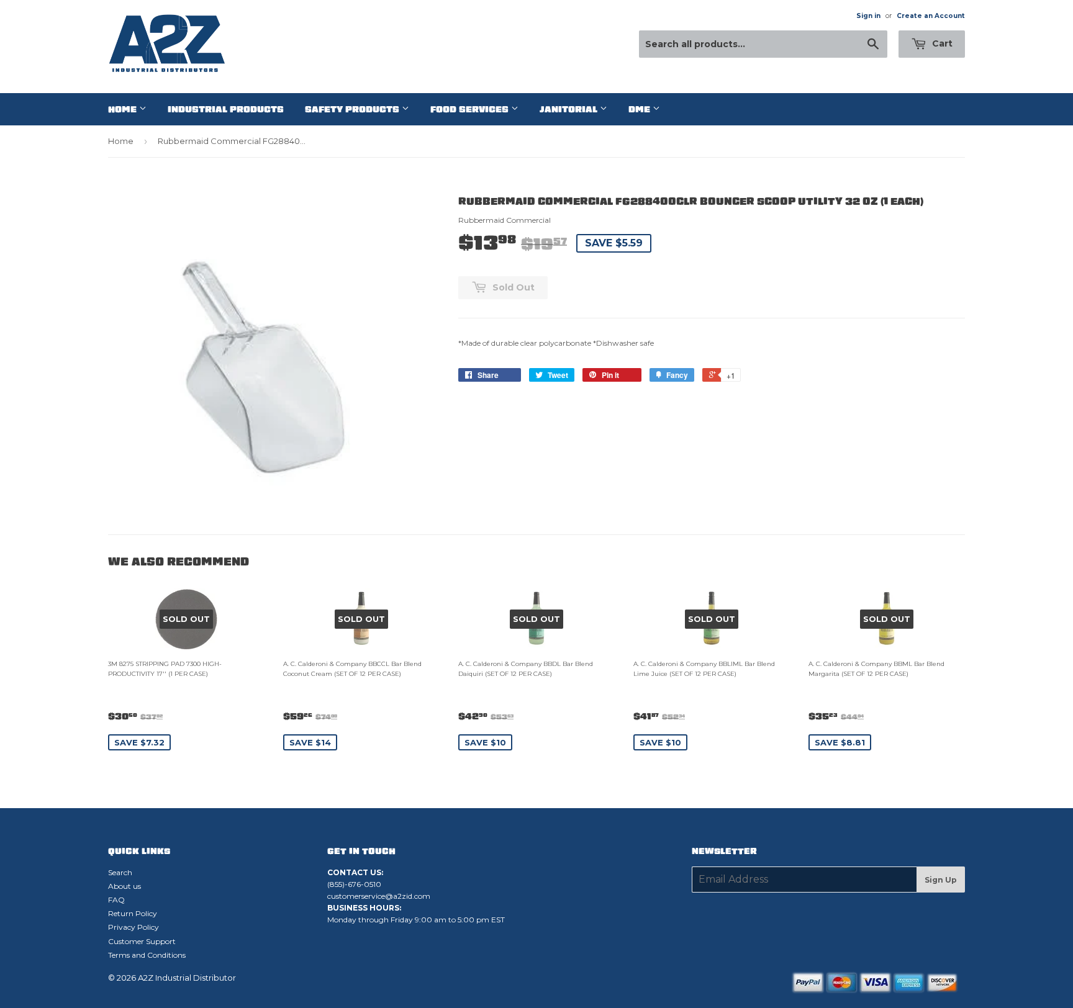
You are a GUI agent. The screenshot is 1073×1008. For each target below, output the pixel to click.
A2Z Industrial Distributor (187, 978)
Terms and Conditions (147, 955)
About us (124, 886)
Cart (941, 43)
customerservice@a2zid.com (378, 896)
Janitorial (570, 109)
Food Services (470, 109)
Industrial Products (226, 109)
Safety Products (353, 109)
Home (123, 109)
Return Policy (132, 913)
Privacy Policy (133, 927)
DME (640, 109)
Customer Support (142, 941)
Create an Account (931, 16)
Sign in (868, 16)
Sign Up (941, 879)
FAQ (116, 899)
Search (120, 872)
